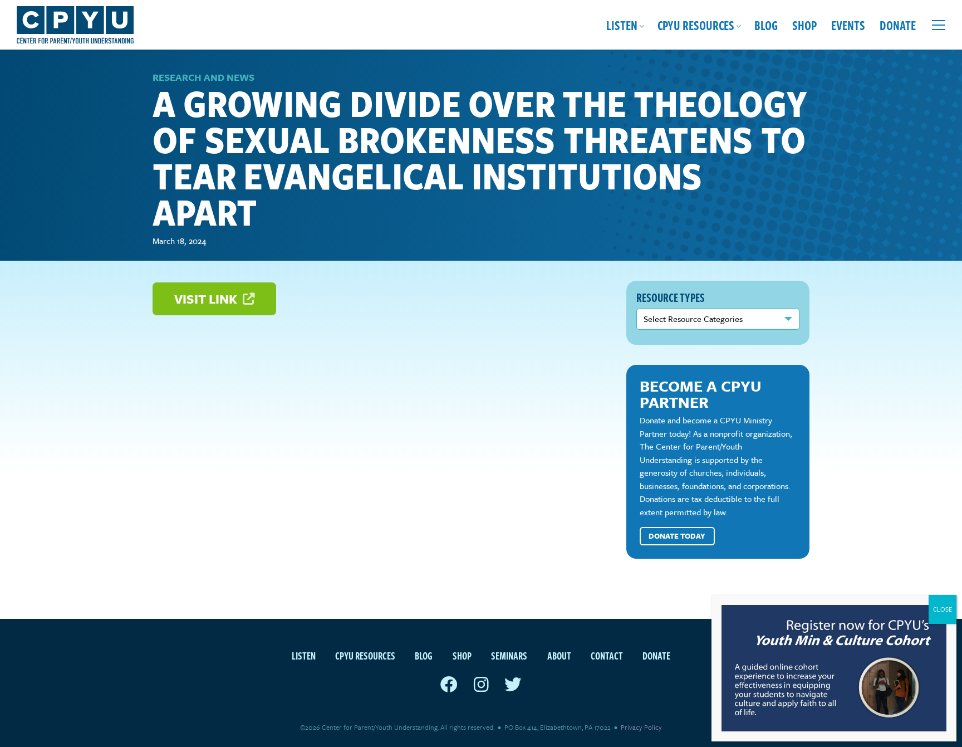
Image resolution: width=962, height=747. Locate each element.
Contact (607, 655)
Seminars (509, 655)
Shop (804, 25)
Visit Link (207, 299)
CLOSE (942, 609)
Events (848, 25)
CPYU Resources (695, 25)
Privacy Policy (641, 727)
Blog (766, 25)
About (559, 655)
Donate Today (677, 535)
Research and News (203, 77)
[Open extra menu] (938, 25)
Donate (898, 25)
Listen (621, 25)
